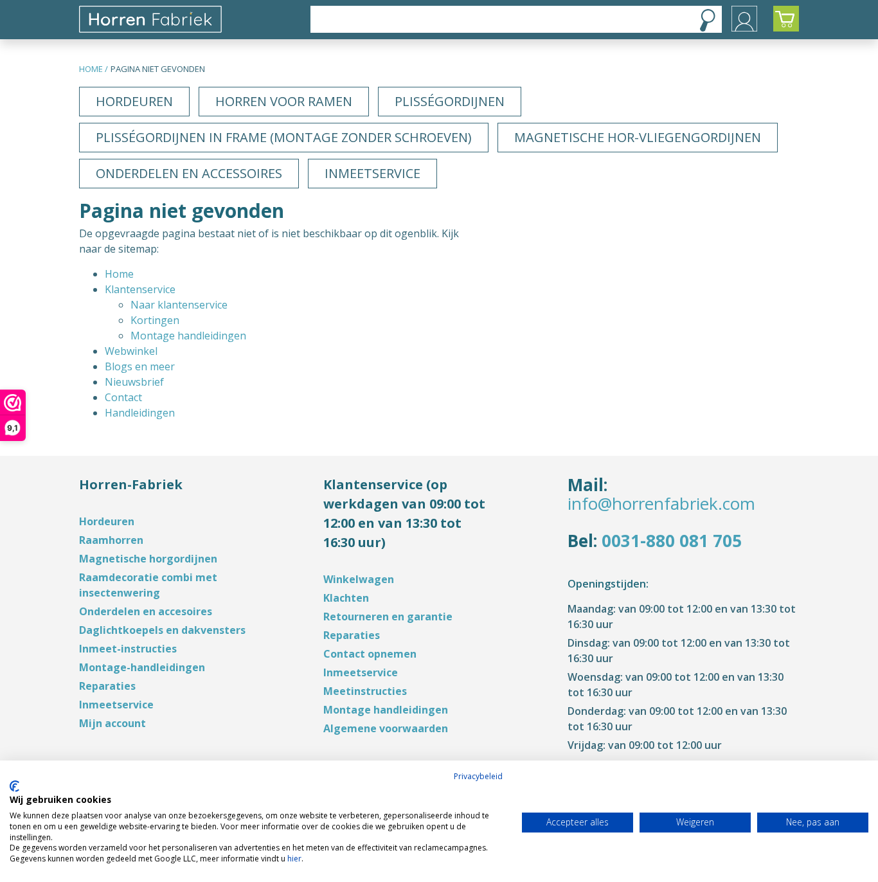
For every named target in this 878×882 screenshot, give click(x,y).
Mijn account (112, 723)
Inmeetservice (372, 173)
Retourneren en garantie (387, 616)
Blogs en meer (140, 366)
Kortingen (154, 320)
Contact (123, 397)
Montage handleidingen (188, 335)
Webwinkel (131, 351)
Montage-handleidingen (142, 667)
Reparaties (107, 686)
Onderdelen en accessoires (189, 173)
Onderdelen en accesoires (145, 611)
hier (294, 858)
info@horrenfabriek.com (661, 503)
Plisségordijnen (450, 101)
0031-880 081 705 (672, 540)
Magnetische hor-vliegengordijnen (637, 137)
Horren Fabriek (190, 19)
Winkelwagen (358, 579)
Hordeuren (134, 101)
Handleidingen (140, 413)
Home (91, 69)
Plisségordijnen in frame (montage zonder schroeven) (284, 137)
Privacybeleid (478, 776)
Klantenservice (140, 289)
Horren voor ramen (283, 101)
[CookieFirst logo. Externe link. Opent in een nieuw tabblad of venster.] (14, 786)
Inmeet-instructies (128, 649)
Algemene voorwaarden (385, 728)
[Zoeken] (708, 20)
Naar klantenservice (179, 305)
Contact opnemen (370, 654)
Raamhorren (111, 540)
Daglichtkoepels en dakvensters (162, 630)
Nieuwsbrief (134, 382)
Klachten (346, 598)
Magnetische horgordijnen (148, 559)
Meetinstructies (365, 691)
